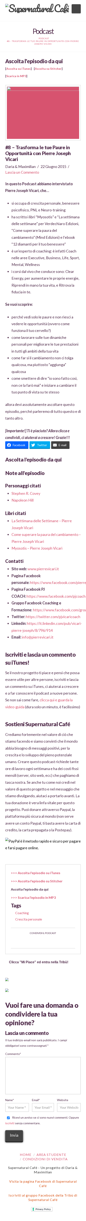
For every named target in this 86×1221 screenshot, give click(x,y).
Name (9, 1100)
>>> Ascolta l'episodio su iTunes (35, 873)
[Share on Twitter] (38, 941)
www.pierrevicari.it (43, 568)
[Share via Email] (58, 941)
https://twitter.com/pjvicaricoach (53, 616)
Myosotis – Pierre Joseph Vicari (36, 548)
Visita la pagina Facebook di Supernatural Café (43, 1183)
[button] (76, 8)
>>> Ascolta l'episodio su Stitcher (37, 881)
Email (36, 1100)
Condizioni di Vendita (45, 1159)
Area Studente (51, 1155)
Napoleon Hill (22, 500)
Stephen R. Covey (25, 493)
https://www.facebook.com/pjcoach (56, 596)
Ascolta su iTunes (18, 68)
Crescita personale (28, 919)
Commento (13, 1054)
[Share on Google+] (48, 941)
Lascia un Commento (22, 172)
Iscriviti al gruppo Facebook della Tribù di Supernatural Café (43, 1197)
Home (25, 1155)
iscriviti (9, 1123)
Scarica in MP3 (16, 76)
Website (62, 1100)
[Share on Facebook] (28, 941)
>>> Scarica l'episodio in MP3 (33, 897)
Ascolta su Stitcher (48, 68)
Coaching (22, 913)
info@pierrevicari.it (37, 637)
